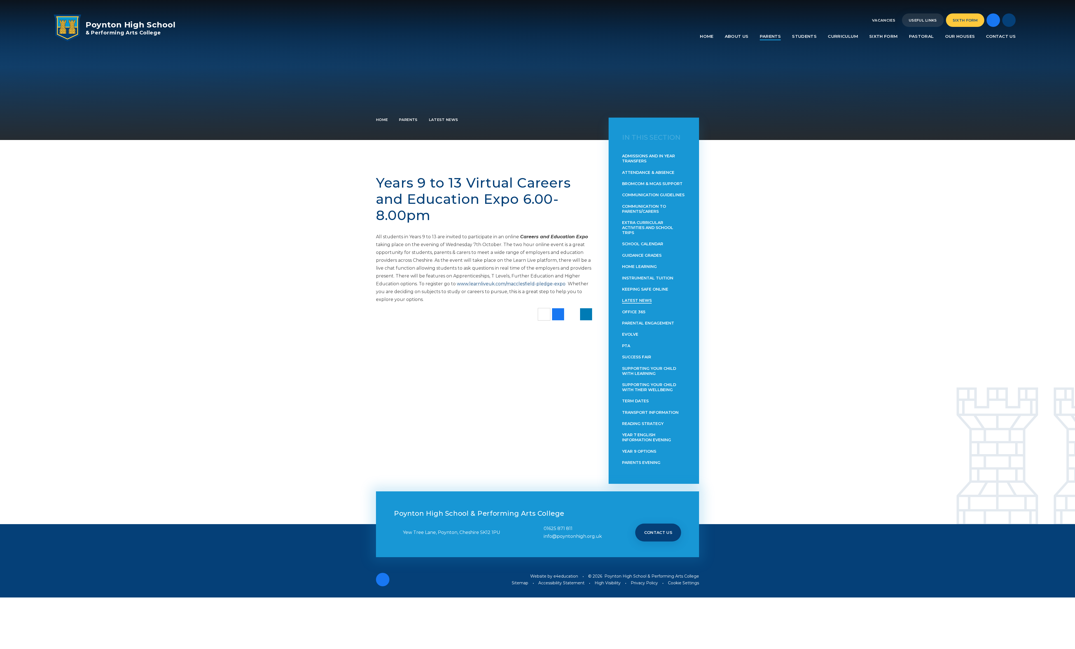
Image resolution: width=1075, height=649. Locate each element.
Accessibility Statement (561, 582)
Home (382, 119)
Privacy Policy (644, 582)
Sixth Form (965, 20)
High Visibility (608, 582)
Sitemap (520, 582)
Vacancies (883, 20)
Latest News (443, 119)
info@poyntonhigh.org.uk (573, 536)
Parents (408, 119)
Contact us (658, 532)
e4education (565, 576)
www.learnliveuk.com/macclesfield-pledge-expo (511, 283)
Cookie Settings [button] (683, 582)
